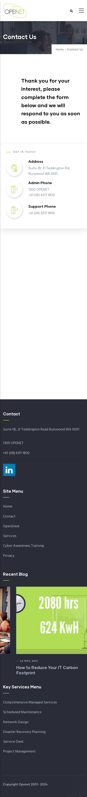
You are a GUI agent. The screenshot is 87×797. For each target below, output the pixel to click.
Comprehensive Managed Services (30, 702)
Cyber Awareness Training (23, 546)
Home (60, 49)
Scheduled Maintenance (22, 712)
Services (9, 536)
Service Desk (13, 742)
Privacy (8, 556)
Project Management (19, 751)
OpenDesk (11, 526)
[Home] (15, 9)
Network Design (16, 722)
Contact (9, 517)
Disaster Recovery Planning (24, 732)
